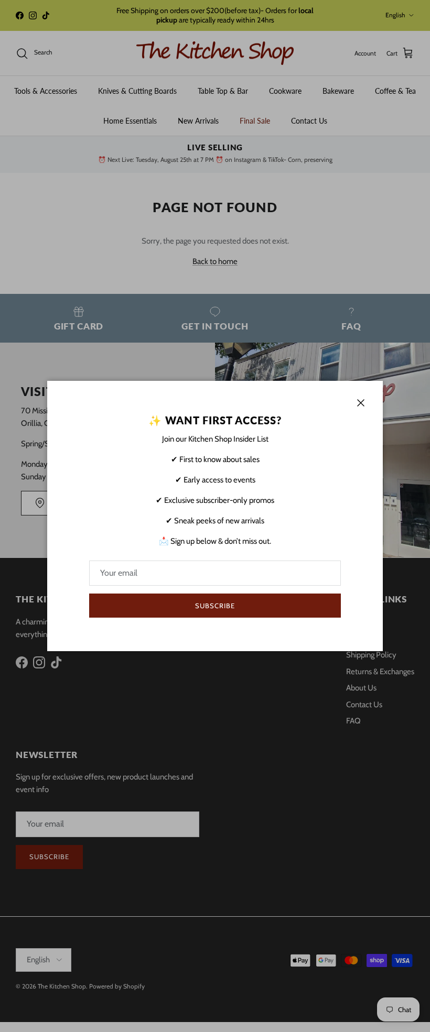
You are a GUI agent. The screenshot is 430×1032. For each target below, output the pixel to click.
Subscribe (215, 605)
